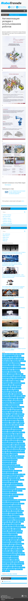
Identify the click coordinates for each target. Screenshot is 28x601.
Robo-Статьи (6, 237)
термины (15, 547)
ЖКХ (16, 410)
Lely (11, 357)
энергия (4, 569)
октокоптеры (5, 467)
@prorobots (13, 6)
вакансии (5, 381)
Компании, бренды (7, 221)
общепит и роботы (7, 463)
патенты (16, 472)
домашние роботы (18, 403)
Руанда (21, 522)
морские (22, 447)
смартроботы (5, 533)
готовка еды (18, 396)
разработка (21, 503)
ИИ (8, 414)
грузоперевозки (6, 397)
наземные (5, 450)
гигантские (16, 390)
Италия (16, 421)
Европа (8, 408)
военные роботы (6, 386)
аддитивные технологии (8, 366)
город (10, 394)
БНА (24, 377)
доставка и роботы (7, 407)
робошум (5, 522)
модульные (5, 447)
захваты (20, 410)
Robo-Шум (5, 239)
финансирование (14, 558)
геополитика (18, 388)
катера (16, 423)
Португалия (11, 481)
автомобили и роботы (7, 363)
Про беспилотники (22, 7)
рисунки (4, 511)
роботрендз (19, 512)
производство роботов (18, 494)
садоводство (8, 523)
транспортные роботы (7, 553)
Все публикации (6, 234)
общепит (14, 461)
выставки (10, 388)
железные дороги (17, 408)
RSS (8, 574)
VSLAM (18, 359)
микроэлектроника (7, 445)
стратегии (19, 542)
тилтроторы (5, 551)
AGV (3, 354)
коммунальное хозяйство (17, 428)
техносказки (21, 549)
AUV (15, 354)
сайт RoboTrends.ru (16, 523)
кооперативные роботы (8, 434)
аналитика (5, 368)
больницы (5, 379)
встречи (19, 386)
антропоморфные (7, 370)
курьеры (9, 436)
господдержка (6, 396)
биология (23, 376)
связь (22, 525)
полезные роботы (15, 480)
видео (18, 381)
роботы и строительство (19, 518)
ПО (24, 474)
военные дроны (17, 385)
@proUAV (13, 7)
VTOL (22, 359)
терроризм (20, 547)
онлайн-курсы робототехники (15, 467)
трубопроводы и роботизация (9, 554)
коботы (21, 425)
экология (10, 567)
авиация (9, 361)
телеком (11, 545)
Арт (12, 370)
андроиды (10, 368)
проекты (20, 491)
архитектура (5, 372)
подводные (5, 476)
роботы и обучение (15, 516)
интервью (5, 418)
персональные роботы (8, 474)
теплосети (9, 547)
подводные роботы (13, 476)
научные (8, 452)
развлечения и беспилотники (13, 501)
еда (11, 408)
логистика (8, 439)
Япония (8, 571)
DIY (3, 355)
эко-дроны (5, 567)
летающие (17, 438)
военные (11, 385)
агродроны (22, 365)
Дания (15, 399)
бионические (19, 377)
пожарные (5, 478)
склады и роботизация (17, 531)
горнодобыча (5, 394)
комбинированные (7, 428)
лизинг (22, 438)
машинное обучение (12, 441)
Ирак (21, 418)
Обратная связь (7, 581)
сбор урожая (5, 525)
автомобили (22, 361)
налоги (22, 450)
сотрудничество (6, 534)
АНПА (23, 368)
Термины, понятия (7, 219)
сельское (9, 527)
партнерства (10, 472)
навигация (16, 449)
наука (4, 452)
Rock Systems (8, 184)
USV (9, 359)
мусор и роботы (9, 449)
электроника (16, 567)
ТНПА (10, 551)
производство (13, 492)
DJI (16, 355)
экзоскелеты (19, 565)
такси (7, 545)
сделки (4, 527)
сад (3, 523)
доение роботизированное (17, 401)
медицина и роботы (7, 443)
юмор (4, 571)
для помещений (6, 401)
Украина (23, 554)
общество (14, 463)
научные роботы (14, 452)
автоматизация (15, 361)
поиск (18, 478)
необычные (22, 452)
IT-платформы (6, 357)
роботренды (5, 514)
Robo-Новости (6, 235)
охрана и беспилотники (8, 470)
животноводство (6, 410)
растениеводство (16, 505)
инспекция (21, 416)
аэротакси (5, 374)
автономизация (16, 363)
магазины (5, 441)
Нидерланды (14, 454)
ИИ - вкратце (12, 414)
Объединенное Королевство (9, 465)
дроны (4, 408)
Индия (10, 416)
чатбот (12, 564)
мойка (10, 447)
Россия (14, 522)
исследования (6, 421)
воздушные (13, 386)
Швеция (10, 565)
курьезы (4, 436)
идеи (15, 412)
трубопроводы (21, 553)
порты (16, 481)
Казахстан (21, 421)
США (4, 545)
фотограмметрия (6, 560)
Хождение (21, 562)
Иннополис (15, 416)
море (13, 447)
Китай (18, 425)
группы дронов (13, 397)
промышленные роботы (8, 498)
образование (20, 458)
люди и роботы (21, 439)
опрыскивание (6, 469)
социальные (18, 536)
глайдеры (19, 392)
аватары (4, 361)
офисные (12, 469)
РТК (18, 522)
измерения (19, 412)
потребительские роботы (16, 483)
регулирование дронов (15, 507)
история (12, 421)
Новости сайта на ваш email (7, 598)
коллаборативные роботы (8, 427)
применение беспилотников (9, 489)
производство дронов (7, 494)
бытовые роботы (16, 379)
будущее (10, 379)
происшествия (6, 496)
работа (4, 501)
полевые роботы (6, 480)
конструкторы (16, 432)
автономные (5, 365)
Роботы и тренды (22, 6)
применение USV (12, 487)
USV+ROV (13, 359)
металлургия (22, 443)
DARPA (22, 354)
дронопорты (21, 407)
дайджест (11, 399)
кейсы (4, 425)
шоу (14, 565)
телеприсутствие (17, 545)
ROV (3, 359)
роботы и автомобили (18, 514)
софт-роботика (14, 534)
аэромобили (12, 372)
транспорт (19, 551)
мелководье (15, 443)
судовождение (13, 543)
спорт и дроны (6, 540)
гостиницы (12, 396)
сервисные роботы (7, 529)
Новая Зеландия (6, 456)
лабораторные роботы (17, 436)
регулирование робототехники (9, 509)
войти (23, 201)
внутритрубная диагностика (18, 383)
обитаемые (8, 458)
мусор (4, 449)
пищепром (16, 474)
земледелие (5, 412)
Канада (11, 423)
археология (16, 370)
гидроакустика (6, 392)
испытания (20, 419)
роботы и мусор (6, 516)
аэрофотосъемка (12, 374)
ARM (12, 354)
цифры (4, 564)
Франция (13, 560)
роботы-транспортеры (20, 520)
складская (5, 531)
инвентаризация (20, 414)
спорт (20, 538)
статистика (13, 542)
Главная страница (7, 214)
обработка (14, 458)
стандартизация (6, 542)
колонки (17, 427)
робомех (9, 511)
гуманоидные (21, 397)
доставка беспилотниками (13, 405)
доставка (4, 405)
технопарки (14, 549)
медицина (20, 441)
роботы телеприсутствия (8, 520)
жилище (12, 410)
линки (4, 439)
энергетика (22, 567)
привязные (5, 487)
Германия (10, 390)
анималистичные (17, 368)
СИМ (13, 529)
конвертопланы (17, 430)
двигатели (20, 399)
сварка (18, 525)
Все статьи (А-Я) (6, 216)
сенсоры (23, 527)
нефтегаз (5, 454)
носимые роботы (20, 456)
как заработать (6, 423)
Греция (23, 396)
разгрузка (16, 503)
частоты (8, 564)
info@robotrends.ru (6, 597)
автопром (11, 365)
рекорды (19, 509)
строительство (6, 543)
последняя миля (6, 483)
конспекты (10, 432)
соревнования (13, 533)
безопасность (20, 374)
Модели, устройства (14, 14)
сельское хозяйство (16, 527)
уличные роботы (6, 556)
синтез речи (18, 529)
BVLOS (18, 354)
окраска (18, 465)
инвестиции (5, 416)
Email (10, 574)
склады (9, 531)
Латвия (4, 438)
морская (18, 447)
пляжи (21, 474)
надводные (22, 449)
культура (20, 434)
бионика (13, 377)
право (7, 485)
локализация (14, 439)
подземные (20, 476)
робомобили (15, 511)
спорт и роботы (13, 540)
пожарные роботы (12, 478)
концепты (22, 432)
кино (14, 425)
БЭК (22, 379)
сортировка (19, 533)
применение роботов (7, 491)
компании (5, 430)
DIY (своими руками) (9, 355)
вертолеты (14, 381)
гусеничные (5, 399)
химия (17, 560)
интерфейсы (11, 418)
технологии (8, 549)
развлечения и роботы (8, 503)
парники (4, 472)
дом (12, 403)
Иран (4, 419)
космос (15, 434)
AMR (8, 354)
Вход (25, 595)
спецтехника (15, 538)
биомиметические (7, 377)
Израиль (4, 414)
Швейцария (5, 565)
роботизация (5, 512)
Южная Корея (19, 569)
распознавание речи (7, 505)
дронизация (14, 407)
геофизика (5, 390)
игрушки (11, 412)
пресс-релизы (20, 485)
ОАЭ (4, 458)
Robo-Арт (5, 240)
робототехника (12, 512)
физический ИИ (6, 558)
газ (13, 388)
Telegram (14, 574)
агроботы (16, 365)
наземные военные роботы (14, 450)
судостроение (20, 543)
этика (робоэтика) (11, 569)
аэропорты (18, 372)
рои (8, 522)
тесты (4, 549)
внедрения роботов (7, 383)
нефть (9, 454)
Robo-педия (4, 14)
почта (4, 485)
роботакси (21, 511)
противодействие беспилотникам (10, 500)
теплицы (4, 547)
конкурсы (5, 432)
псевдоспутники (21, 500)
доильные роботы (6, 403)
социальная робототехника (9, 536)
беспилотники (17, 376)
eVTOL (19, 355)
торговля (14, 551)
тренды (15, 553)
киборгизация (9, 425)
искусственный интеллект (11, 419)
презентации (13, 485)
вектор (9, 381)
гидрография (13, 392)
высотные (5, 388)
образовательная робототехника (10, 460)
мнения (13, 445)
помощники (5, 481)
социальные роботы (7, 538)
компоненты (10, 430)
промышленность (14, 496)
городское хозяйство (17, 394)
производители (6, 492)
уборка (18, 554)
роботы (10, 514)
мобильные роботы (20, 445)
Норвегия (13, 456)
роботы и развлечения (8, 518)
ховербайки (15, 562)
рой (11, 522)
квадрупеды (21, 423)
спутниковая (21, 540)
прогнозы (15, 491)
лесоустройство (10, 438)
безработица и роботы (8, 376)
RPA (6, 359)
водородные (5, 385)
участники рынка (14, 556)
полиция (22, 480)
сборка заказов (12, 525)
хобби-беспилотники (7, 562)
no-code (14, 357)
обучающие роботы (7, 461)
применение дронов (20, 489)
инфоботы (17, 418)
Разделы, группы (7, 218)
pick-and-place (21, 357)
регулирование (6, 507)
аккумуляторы (17, 366)
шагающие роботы (19, 564)
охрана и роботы (18, 470)
